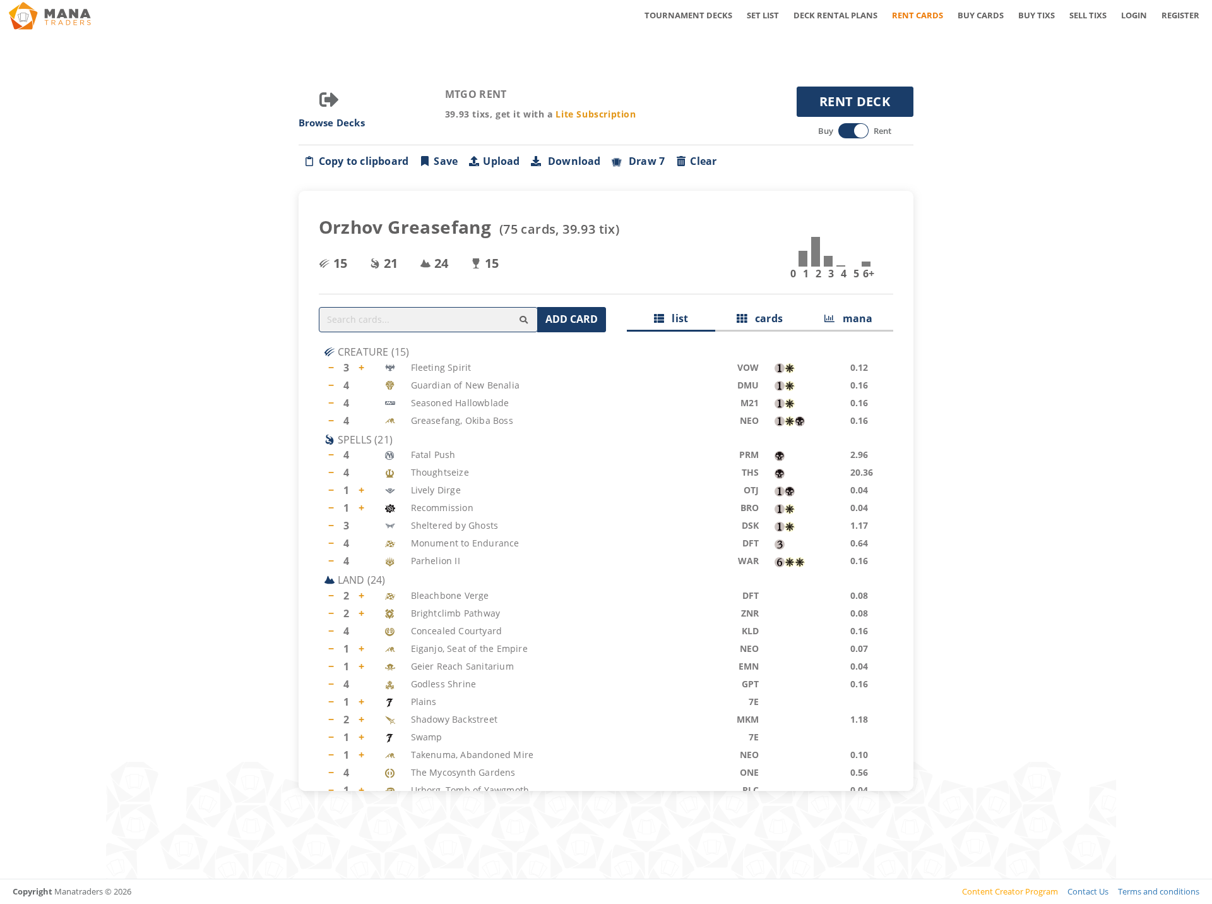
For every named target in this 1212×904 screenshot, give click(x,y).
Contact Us (1087, 891)
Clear (703, 161)
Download (572, 161)
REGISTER (1180, 15)
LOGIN (1134, 15)
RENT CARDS (917, 15)
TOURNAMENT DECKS (688, 15)
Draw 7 (644, 161)
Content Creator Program (1010, 891)
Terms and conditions (1158, 891)
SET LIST (763, 15)
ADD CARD (571, 319)
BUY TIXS (1036, 15)
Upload (501, 161)
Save (446, 161)
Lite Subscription (596, 114)
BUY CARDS (981, 15)
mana (853, 318)
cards (765, 318)
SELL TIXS (1088, 15)
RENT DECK (854, 101)
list (676, 318)
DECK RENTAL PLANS (835, 15)
